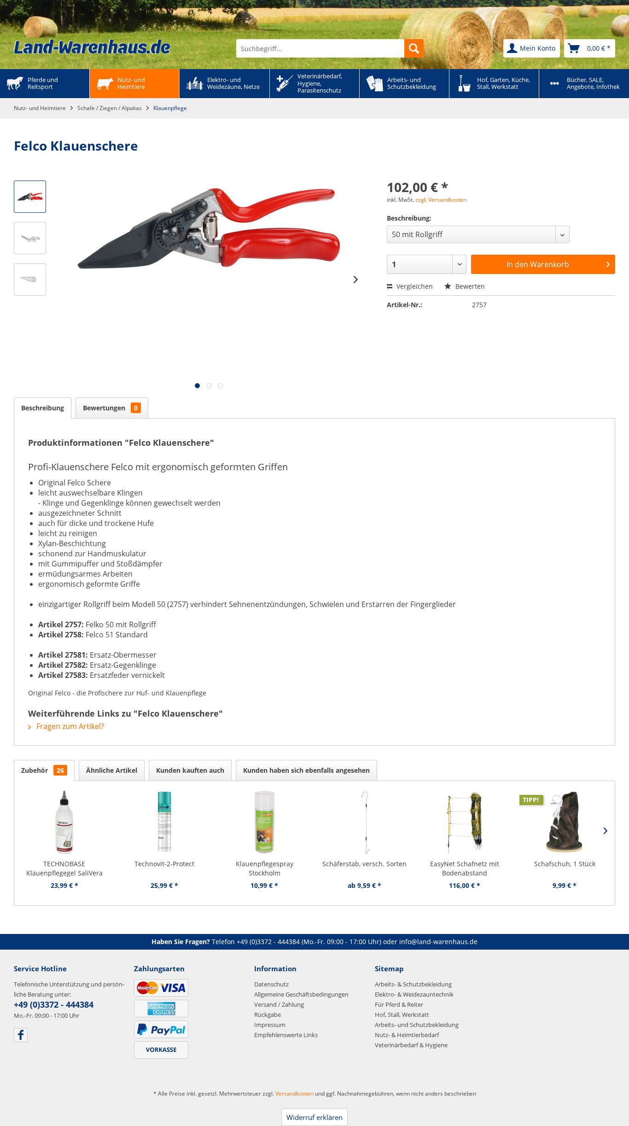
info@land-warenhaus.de (438, 941)
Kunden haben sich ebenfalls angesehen (306, 770)
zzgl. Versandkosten (440, 200)
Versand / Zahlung (279, 1004)
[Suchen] (414, 48)
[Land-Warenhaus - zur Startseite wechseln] (92, 46)
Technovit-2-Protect (164, 863)
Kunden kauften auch (190, 770)
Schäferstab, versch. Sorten (364, 863)
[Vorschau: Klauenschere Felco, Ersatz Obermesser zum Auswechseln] (30, 279)
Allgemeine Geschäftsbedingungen (301, 994)
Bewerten (469, 286)
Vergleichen (414, 286)
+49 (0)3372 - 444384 (268, 941)
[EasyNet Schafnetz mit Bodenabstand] (464, 822)
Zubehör (42, 770)
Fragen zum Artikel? (69, 726)
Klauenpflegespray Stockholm (264, 868)
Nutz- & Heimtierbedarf (407, 1035)
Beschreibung (42, 407)
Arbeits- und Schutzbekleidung (417, 1025)
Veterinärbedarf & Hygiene (411, 1045)
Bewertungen (110, 407)
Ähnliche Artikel (111, 770)
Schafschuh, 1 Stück (564, 863)
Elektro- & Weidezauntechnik (414, 994)
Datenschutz (271, 984)
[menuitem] (330, 48)
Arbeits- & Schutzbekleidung (413, 984)
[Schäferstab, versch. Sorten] (364, 822)
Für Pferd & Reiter (399, 1004)
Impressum (269, 1025)
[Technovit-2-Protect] (164, 822)
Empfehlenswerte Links (286, 1035)
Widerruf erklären (314, 1117)
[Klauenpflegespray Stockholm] (264, 822)
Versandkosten (294, 1093)
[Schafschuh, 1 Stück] (564, 822)
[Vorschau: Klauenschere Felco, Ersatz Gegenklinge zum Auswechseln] (30, 238)
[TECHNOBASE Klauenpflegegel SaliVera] (64, 822)
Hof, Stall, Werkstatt (402, 1014)
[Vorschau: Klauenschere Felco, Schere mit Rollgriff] (30, 197)
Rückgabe (267, 1014)
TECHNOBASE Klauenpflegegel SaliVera (64, 868)
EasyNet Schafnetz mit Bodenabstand (464, 868)
